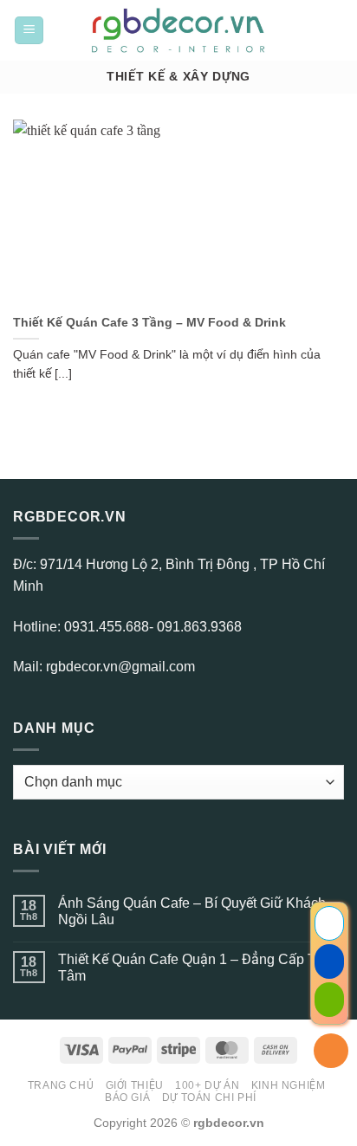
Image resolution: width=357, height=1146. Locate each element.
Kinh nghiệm (288, 1085)
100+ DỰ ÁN (207, 1085)
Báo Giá (127, 1097)
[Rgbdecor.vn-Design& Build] (179, 31)
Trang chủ (61, 1085)
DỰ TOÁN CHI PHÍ (209, 1097)
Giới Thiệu (135, 1085)
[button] (29, 30)
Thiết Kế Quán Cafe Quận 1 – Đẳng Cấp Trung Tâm (200, 967)
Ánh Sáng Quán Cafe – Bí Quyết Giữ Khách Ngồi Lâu (192, 911)
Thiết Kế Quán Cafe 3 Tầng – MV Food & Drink (149, 322)
